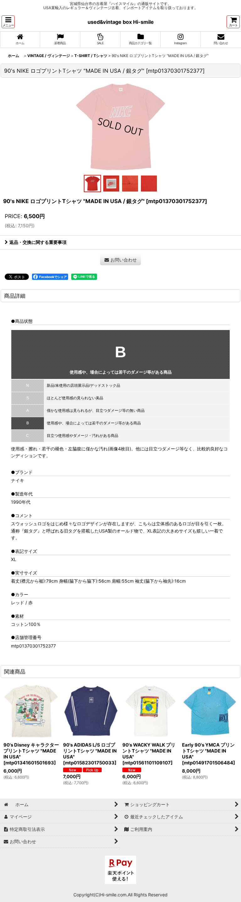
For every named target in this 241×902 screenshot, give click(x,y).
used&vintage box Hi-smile (121, 22)
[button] (8, 21)
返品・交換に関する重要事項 (38, 242)
